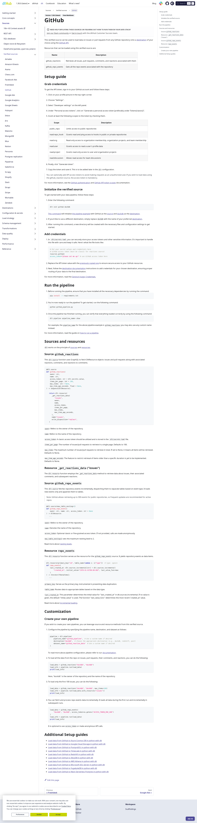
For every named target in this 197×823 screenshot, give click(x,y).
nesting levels (66, 544)
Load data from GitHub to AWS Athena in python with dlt (72, 761)
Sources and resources (167, 28)
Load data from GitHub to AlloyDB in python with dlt (70, 758)
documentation (109, 652)
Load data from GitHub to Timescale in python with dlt (71, 751)
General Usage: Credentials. (84, 277)
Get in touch (77, 33)
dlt (42, 3)
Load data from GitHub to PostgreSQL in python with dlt (72, 747)
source (110, 213)
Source (170, 32)
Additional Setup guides (167, 54)
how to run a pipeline (89, 333)
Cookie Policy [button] (66, 806)
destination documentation (74, 268)
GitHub (78, 809)
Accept (58, 814)
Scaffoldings (130, 809)
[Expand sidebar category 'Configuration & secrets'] (35, 213)
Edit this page (53, 780)
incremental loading (68, 603)
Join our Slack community (58, 33)
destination (141, 40)
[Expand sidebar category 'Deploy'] (35, 239)
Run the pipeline (164, 25)
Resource (169, 44)
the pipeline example (81, 213)
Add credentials (166, 22)
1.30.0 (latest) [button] (22, 3)
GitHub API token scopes (105, 182)
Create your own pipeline (169, 50)
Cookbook (50, 3)
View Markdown (68, 15)
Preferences (20, 814)
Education (61, 3)
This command (54, 213)
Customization (164, 47)
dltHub (35, 3)
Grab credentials (166, 15)
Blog (154, 3)
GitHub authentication (80, 182)
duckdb (120, 213)
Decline (39, 814)
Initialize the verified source (170, 18)
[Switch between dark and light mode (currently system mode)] (172, 3)
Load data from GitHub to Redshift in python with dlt (71, 754)
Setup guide (163, 12)
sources (73, 347)
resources (85, 347)
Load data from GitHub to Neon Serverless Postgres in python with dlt (78, 771)
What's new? (74, 3)
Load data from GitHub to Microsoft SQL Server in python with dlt (76, 764)
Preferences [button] (55, 809)
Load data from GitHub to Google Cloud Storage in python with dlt (76, 744)
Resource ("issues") (172, 36)
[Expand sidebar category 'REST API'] (35, 34)
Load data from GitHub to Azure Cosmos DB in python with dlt (75, 740)
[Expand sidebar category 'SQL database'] (35, 39)
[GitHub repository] (166, 3)
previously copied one (89, 263)
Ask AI (190, 819)
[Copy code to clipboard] (151, 207)
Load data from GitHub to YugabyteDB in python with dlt (72, 768)
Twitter (78, 812)
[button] (19, 13)
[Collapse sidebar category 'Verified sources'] (35, 54)
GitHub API (64, 43)
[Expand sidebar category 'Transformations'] (35, 229)
